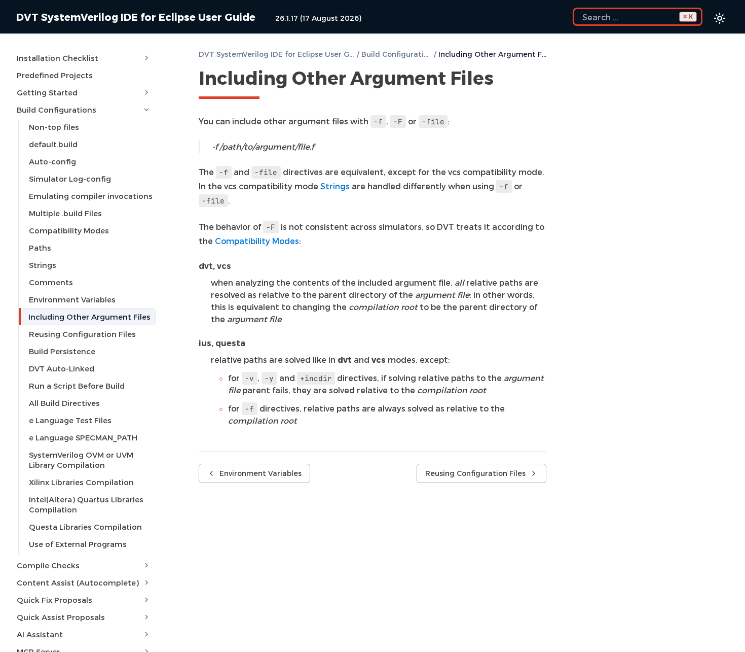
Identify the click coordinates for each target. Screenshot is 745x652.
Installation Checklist (57, 57)
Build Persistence (62, 351)
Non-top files (54, 126)
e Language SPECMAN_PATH (83, 437)
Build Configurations (56, 109)
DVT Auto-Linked (61, 368)
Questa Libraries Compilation (85, 526)
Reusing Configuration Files (82, 333)
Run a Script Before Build (77, 385)
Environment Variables (72, 299)
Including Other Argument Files (89, 316)
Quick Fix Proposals (54, 599)
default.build (53, 144)
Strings (42, 264)
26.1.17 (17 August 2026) (318, 18)
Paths (40, 247)
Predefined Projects (55, 75)
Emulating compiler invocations (91, 195)
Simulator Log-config (70, 178)
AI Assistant (40, 634)
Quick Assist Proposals (61, 617)
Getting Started (47, 92)
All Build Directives (64, 402)
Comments (51, 282)
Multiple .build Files (65, 213)
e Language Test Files (70, 420)
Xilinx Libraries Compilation (81, 482)
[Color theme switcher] (720, 18)
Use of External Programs (78, 543)
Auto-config (52, 161)
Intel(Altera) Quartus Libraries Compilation (86, 504)
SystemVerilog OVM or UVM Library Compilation (81, 459)
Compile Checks (48, 565)
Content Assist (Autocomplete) (78, 582)
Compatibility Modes (69, 230)
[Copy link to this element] (505, 80)
